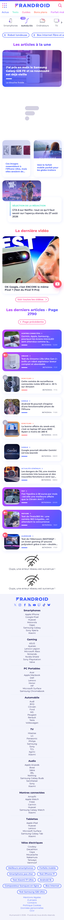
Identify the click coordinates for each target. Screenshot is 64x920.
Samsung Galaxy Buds (32, 778)
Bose (32, 767)
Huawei (32, 619)
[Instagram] (20, 605)
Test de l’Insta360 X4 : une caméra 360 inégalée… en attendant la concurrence (35, 519)
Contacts (32, 902)
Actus (5, 12)
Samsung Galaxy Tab (32, 833)
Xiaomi (32, 633)
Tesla (32, 720)
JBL (32, 773)
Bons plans (40, 12)
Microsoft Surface (32, 688)
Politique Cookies (32, 905)
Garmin (32, 804)
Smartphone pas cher (21, 874)
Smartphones (32, 610)
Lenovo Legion (32, 648)
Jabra (32, 770)
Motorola (32, 622)
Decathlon (32, 849)
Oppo (32, 625)
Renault (32, 717)
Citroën (32, 706)
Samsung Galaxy (32, 627)
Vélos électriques (32, 842)
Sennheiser (32, 781)
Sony (32, 746)
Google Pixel (32, 617)
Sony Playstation (32, 659)
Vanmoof (32, 862)
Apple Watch (32, 799)
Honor (32, 683)
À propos (32, 900)
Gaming (32, 639)
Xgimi (32, 752)
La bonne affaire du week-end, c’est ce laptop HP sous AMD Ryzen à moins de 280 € (38, 429)
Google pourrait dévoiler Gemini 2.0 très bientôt (38, 451)
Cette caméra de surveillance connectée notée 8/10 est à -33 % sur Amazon (39, 384)
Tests (15, 12)
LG (32, 736)
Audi (32, 701)
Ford (32, 709)
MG (32, 712)
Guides (26, 12)
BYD (32, 704)
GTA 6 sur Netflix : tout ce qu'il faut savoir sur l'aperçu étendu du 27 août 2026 (35, 213)
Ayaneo (32, 646)
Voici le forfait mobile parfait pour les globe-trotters (47, 167)
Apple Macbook (32, 675)
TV (32, 729)
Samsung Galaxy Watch (32, 810)
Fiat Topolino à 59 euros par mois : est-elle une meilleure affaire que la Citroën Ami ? (39, 497)
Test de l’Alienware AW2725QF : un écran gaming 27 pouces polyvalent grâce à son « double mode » (38, 542)
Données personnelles (32, 908)
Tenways (32, 860)
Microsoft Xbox (32, 651)
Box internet (52, 885)
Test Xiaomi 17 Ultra (23, 880)
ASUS (32, 643)
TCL (32, 749)
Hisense (32, 733)
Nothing (32, 775)
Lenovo (32, 680)
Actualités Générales (31, 468)
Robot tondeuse (17, 35)
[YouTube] (34, 605)
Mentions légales (32, 897)
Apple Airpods (32, 765)
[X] (15, 605)
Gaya (32, 852)
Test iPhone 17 (47, 874)
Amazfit (32, 796)
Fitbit (32, 802)
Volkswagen (32, 722)
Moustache (32, 854)
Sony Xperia (32, 630)
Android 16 (45, 880)
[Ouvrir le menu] (4, 5)
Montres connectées (32, 792)
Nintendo (32, 654)
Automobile (32, 697)
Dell (32, 677)
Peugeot (32, 714)
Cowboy (32, 846)
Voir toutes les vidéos (30, 299)
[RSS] (29, 605)
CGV (32, 910)
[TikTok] (44, 605)
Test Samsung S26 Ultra (32, 892)
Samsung (32, 744)
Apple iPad (32, 823)
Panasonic (32, 738)
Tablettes (32, 819)
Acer (32, 672)
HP (32, 685)
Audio (32, 761)
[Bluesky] (49, 605)
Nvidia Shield (32, 656)
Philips (32, 741)
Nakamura (32, 857)
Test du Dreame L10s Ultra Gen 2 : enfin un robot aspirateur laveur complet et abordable (39, 361)
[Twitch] (39, 605)
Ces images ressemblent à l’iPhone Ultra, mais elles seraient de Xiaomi (16, 168)
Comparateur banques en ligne (22, 885)
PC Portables (32, 668)
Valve (32, 662)
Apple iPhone (32, 614)
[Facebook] (25, 605)
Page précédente (33, 321)
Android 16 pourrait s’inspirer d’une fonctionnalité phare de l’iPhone (37, 407)
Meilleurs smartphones (20, 868)
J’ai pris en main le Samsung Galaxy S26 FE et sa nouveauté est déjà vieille (27, 71)
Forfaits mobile (47, 868)
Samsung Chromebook (32, 691)
